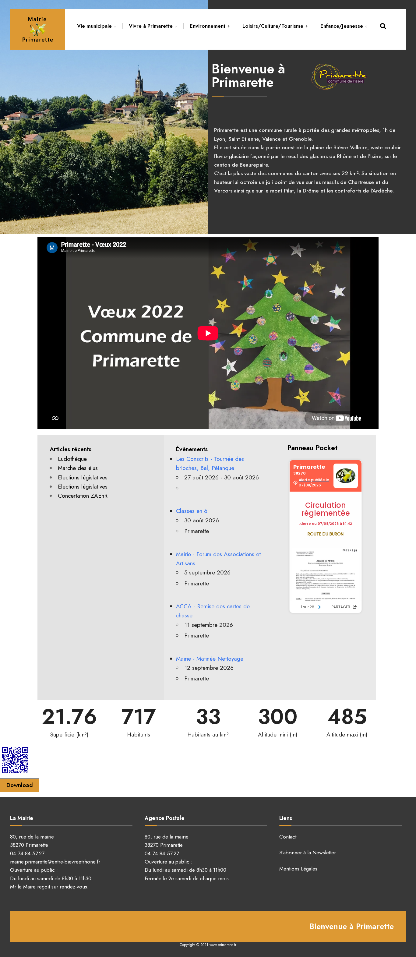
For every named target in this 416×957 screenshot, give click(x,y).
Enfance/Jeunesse (341, 26)
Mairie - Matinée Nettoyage (209, 659)
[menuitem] (99, 25)
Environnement (207, 26)
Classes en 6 (191, 511)
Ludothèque (72, 459)
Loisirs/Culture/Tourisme (272, 26)
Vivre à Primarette (151, 26)
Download (19, 785)
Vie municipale (94, 26)
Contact (287, 836)
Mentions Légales (298, 868)
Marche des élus (78, 468)
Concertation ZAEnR (83, 496)
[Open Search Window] (384, 26)
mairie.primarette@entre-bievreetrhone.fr (55, 861)
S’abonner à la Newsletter (307, 852)
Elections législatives (83, 477)
